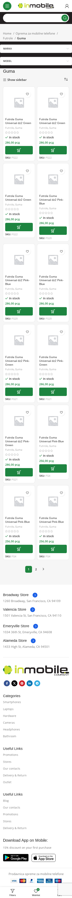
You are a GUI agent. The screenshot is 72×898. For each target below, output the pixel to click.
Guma (18, 128)
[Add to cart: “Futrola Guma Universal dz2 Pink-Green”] (19, 392)
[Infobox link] (20, 595)
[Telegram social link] (37, 683)
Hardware (9, 716)
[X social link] (14, 683)
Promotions (10, 755)
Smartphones (12, 702)
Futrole (8, 38)
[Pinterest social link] (22, 683)
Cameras (9, 722)
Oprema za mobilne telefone (36, 33)
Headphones (11, 729)
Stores (7, 762)
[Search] (64, 18)
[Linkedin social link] (30, 683)
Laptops (8, 709)
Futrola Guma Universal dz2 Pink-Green (17, 361)
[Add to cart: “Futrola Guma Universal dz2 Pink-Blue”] (53, 230)
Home (7, 33)
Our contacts (11, 768)
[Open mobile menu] (7, 6)
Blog (6, 801)
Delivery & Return (15, 775)
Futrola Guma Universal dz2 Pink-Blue (51, 199)
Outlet (7, 782)
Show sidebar (17, 80)
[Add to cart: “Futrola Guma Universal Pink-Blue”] (53, 468)
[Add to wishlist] (27, 94)
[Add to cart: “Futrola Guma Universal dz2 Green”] (19, 150)
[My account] (67, 6)
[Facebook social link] (7, 683)
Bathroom (9, 736)
